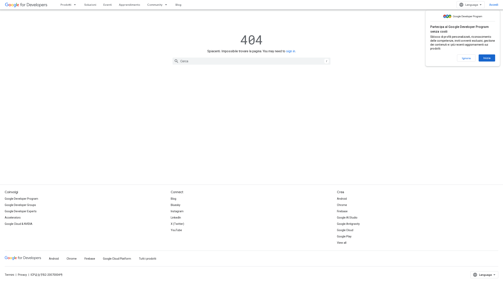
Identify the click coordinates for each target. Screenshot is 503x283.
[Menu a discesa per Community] (167, 4)
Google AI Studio (347, 217)
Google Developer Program (21, 198)
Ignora (466, 58)
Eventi (107, 4)
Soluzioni (90, 4)
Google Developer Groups (20, 205)
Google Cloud (345, 230)
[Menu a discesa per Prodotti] (76, 4)
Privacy (22, 274)
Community (154, 4)
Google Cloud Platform (117, 258)
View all (341, 242)
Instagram (177, 211)
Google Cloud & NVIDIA (18, 223)
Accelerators (13, 217)
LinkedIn (176, 217)
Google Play (344, 236)
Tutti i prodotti (147, 258)
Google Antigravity (348, 223)
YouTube (176, 230)
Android (342, 198)
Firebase (342, 211)
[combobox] (251, 61)
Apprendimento (129, 4)
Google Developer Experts (21, 211)
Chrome (342, 205)
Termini (9, 274)
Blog (178, 4)
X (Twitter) (177, 223)
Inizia (486, 58)
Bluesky (175, 205)
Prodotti (66, 4)
